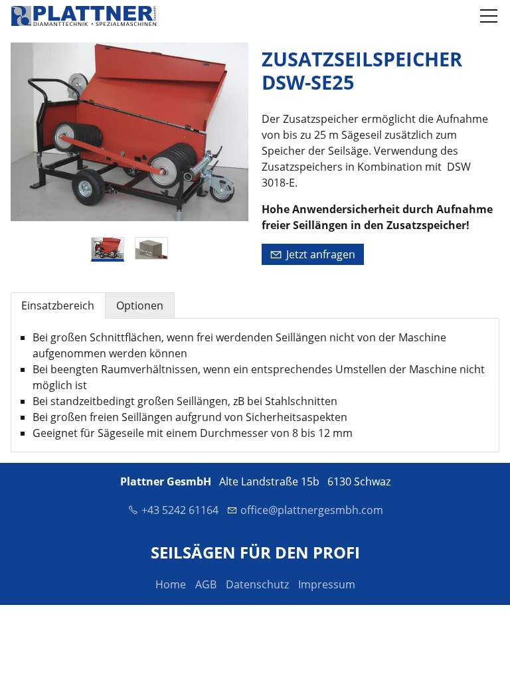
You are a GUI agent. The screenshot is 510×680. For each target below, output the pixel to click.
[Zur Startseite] (84, 16)
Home (170, 584)
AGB (205, 584)
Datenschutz (257, 584)
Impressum (326, 584)
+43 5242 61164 (179, 510)
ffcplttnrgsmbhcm (315, 510)
